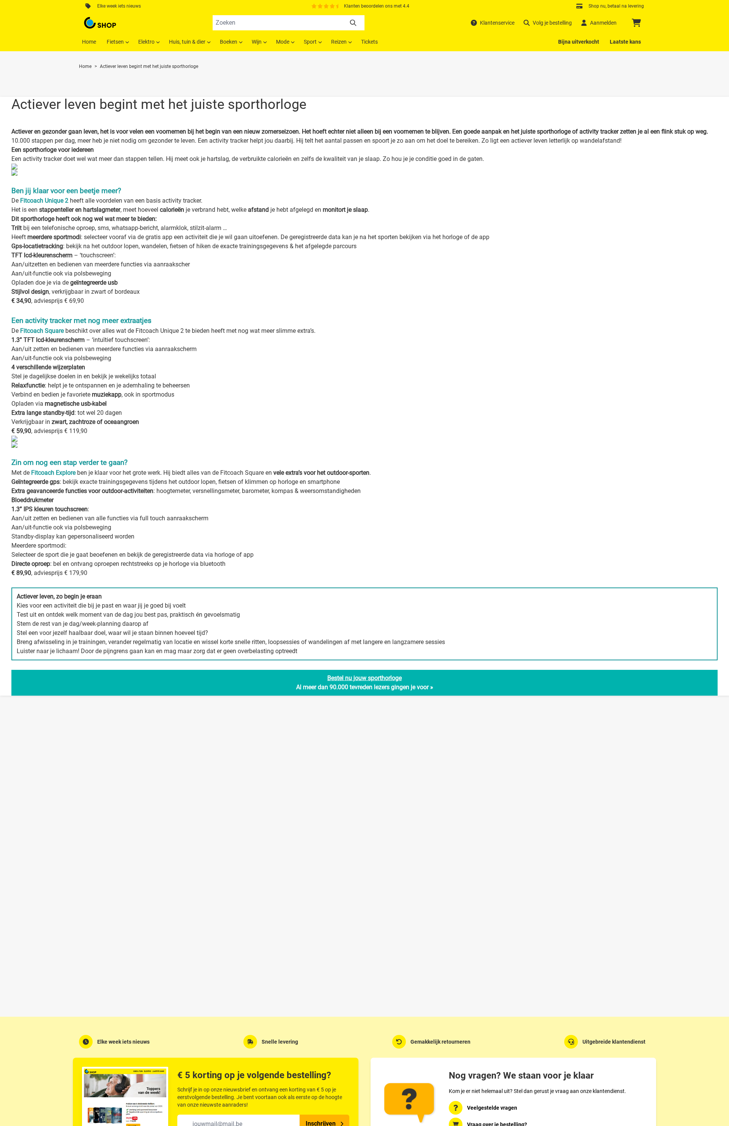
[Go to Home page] (100, 22)
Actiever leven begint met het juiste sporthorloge (149, 66)
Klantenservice (497, 23)
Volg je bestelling (552, 23)
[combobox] (288, 22)
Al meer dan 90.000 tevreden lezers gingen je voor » (364, 682)
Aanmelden (603, 23)
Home (85, 66)
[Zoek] (353, 23)
